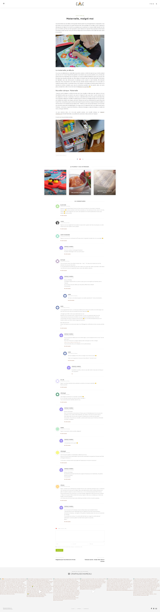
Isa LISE (62, 379)
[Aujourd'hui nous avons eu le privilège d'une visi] (66, 591)
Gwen (61, 306)
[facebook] (151, 608)
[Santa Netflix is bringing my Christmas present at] (40, 591)
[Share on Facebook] (77, 159)
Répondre (64, 215)
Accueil (73, 608)
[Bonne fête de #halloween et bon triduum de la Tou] (120, 591)
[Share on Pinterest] (80, 159)
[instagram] (151, 3)
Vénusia (62, 485)
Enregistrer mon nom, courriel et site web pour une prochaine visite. (69, 546)
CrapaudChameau (81, 574)
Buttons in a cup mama (83, 86)
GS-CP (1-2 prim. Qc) (80, 15)
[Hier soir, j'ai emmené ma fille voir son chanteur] (93, 591)
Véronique (63, 393)
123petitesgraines (65, 234)
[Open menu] (3, 3)
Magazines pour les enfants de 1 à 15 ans (65, 559)
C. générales (86, 608)
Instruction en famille (61, 155)
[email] (153, 3)
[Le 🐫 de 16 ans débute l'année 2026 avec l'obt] (13, 591)
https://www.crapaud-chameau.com (72, 342)
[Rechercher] (156, 3)
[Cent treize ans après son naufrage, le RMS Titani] (146, 591)
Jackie (62, 221)
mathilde (62, 260)
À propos (79, 608)
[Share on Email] (83, 159)
